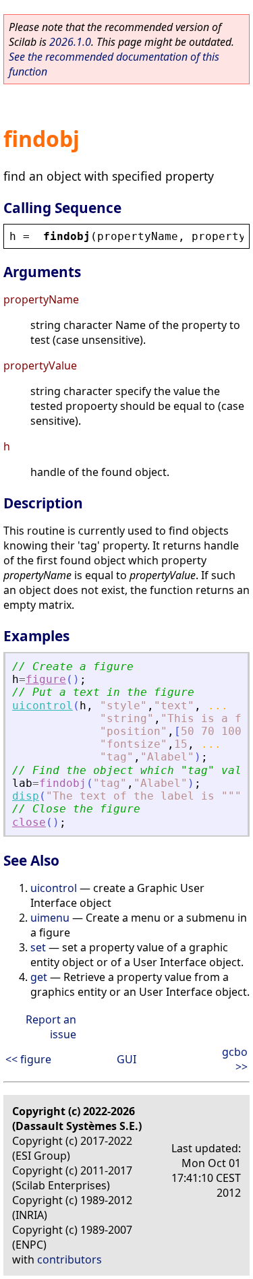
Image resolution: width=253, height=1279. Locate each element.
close (29, 822)
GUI (126, 1059)
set (38, 947)
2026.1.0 (70, 41)
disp (25, 796)
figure (46, 679)
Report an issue (51, 1027)
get (38, 977)
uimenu (49, 917)
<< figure (28, 1059)
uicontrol (42, 705)
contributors (69, 1259)
